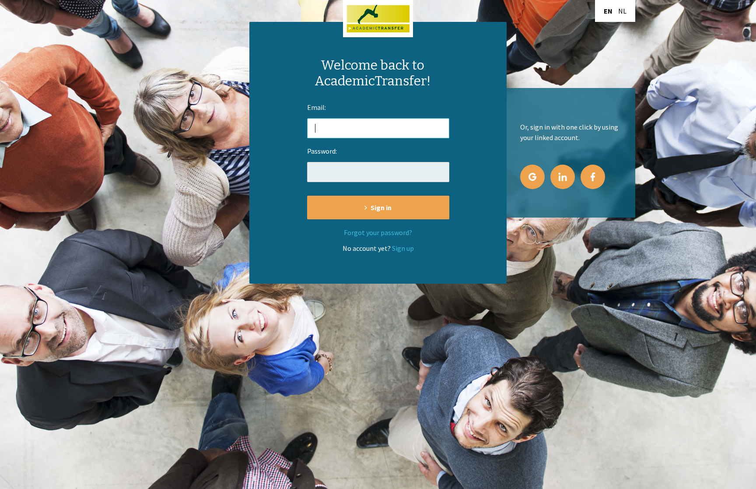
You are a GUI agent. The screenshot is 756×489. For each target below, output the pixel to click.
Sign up (403, 248)
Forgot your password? (378, 232)
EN (608, 11)
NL (622, 11)
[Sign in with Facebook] (593, 177)
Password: (322, 151)
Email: (316, 107)
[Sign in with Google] (532, 177)
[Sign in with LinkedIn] (562, 177)
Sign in (381, 207)
